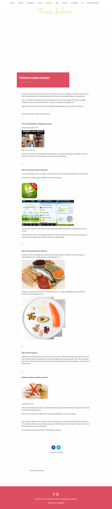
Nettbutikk (74, 3)
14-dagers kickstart (92, 3)
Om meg (12, 3)
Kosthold (49, 3)
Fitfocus (65, 3)
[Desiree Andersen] (56, 10)
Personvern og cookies (69, 499)
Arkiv (57, 3)
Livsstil (40, 3)
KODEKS (61, 503)
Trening (20, 3)
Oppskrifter (30, 3)
